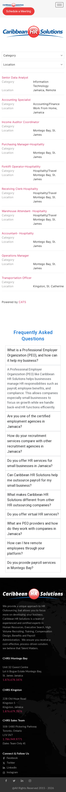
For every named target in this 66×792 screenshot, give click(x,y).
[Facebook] (6, 780)
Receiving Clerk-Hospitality (20, 189)
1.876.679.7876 (12, 711)
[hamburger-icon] (59, 4)
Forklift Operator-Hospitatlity (21, 166)
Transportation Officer (17, 278)
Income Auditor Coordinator (20, 122)
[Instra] (30, 780)
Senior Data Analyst (15, 77)
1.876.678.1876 (12, 680)
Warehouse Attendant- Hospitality (24, 211)
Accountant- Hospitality (18, 233)
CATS (22, 302)
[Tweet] (14, 780)
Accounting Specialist (16, 99)
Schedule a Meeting (18, 11)
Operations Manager (15, 255)
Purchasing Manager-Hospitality (23, 144)
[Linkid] (22, 780)
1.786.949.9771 (12, 739)
